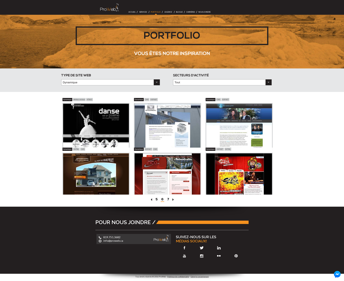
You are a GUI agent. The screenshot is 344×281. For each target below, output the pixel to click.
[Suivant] (173, 200)
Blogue (179, 12)
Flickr (219, 256)
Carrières (190, 12)
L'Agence (168, 12)
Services (143, 12)
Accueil (132, 12)
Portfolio (156, 12)
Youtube (184, 256)
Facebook (184, 248)
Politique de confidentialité (178, 277)
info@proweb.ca (113, 240)
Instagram (201, 256)
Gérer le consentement (200, 277)
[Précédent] (152, 200)
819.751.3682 (112, 237)
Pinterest (236, 256)
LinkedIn (219, 248)
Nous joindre (204, 12)
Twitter (201, 248)
